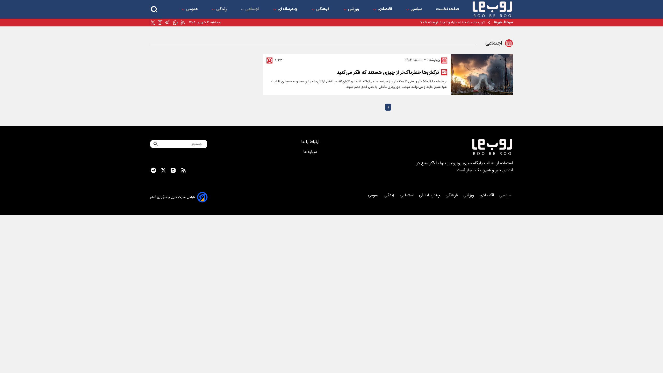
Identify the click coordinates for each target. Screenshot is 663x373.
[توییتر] (152, 22)
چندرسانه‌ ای (288, 9)
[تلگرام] (167, 22)
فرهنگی (323, 9)
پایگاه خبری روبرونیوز (465, 163)
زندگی (222, 9)
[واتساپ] (175, 23)
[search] (154, 9)
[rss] (182, 22)
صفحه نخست (447, 9)
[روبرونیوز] (492, 9)
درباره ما (310, 151)
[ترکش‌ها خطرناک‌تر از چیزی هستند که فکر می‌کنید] (482, 74)
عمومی (192, 9)
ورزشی (354, 9)
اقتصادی (385, 9)
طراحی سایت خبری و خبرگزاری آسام (172, 197)
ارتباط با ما (311, 142)
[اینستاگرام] (159, 22)
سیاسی (416, 9)
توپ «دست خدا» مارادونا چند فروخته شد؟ (452, 22)
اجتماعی (252, 9)
